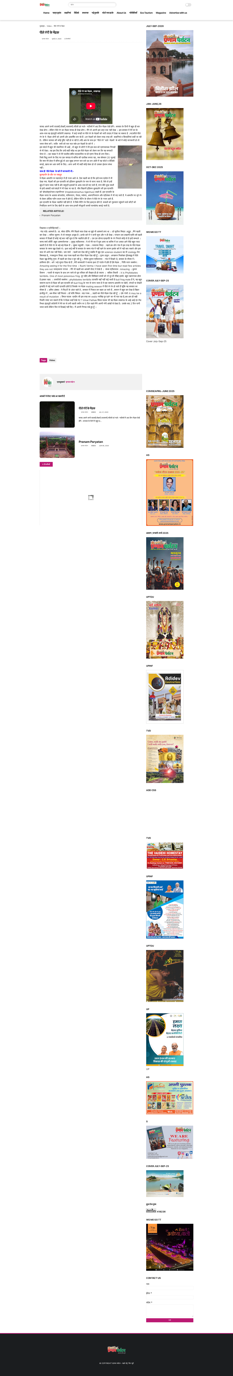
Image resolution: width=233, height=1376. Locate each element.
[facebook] (174, 18)
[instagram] (187, 18)
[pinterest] (183, 18)
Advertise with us (178, 12)
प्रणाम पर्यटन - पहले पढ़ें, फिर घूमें (123, 1363)
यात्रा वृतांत (57, 12)
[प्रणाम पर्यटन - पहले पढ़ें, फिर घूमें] (44, 6)
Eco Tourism (146, 12)
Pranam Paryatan (51, 215)
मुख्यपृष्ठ (42, 26)
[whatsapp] (52, 367)
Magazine (161, 12)
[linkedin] (63, 367)
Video (49, 26)
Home (46, 12)
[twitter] (179, 18)
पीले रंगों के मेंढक (87, 408)
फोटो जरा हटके (107, 12)
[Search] (113, 4)
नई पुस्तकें (95, 12)
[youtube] (192, 18)
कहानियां (67, 12)
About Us (121, 12)
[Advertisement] (91, 66)
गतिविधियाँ (133, 12)
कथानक (85, 12)
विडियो (76, 12)
